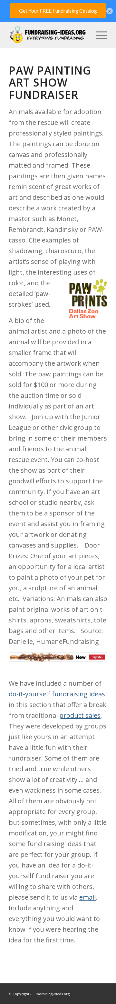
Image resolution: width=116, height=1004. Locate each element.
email (87, 897)
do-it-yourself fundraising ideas (57, 694)
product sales (80, 715)
